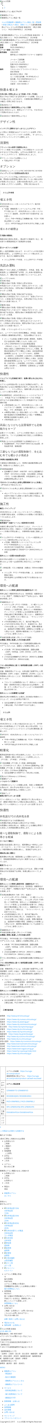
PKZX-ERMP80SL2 (14, 1101)
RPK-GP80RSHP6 (27, 1107)
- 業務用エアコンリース (13, 1384)
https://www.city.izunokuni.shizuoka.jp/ (25, 1041)
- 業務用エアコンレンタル (14, 1381)
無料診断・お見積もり (12, 1325)
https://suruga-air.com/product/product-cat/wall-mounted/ (24, 1077)
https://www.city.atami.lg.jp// (18, 1022)
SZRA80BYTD (12, 1090)
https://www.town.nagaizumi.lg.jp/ (20, 1048)
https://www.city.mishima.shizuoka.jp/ (22, 1024)
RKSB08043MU (25, 1096)
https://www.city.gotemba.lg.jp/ (21, 1034)
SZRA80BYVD (23, 1090)
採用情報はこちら (11, 1303)
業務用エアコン (10, 1371)
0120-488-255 (5, 1331)
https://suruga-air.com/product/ (19, 1072)
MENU (2, 1367)
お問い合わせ (9, 1412)
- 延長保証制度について (13, 1390)
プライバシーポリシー (12, 1418)
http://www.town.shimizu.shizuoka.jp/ (22, 1046)
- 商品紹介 (8, 1373)
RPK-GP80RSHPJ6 (13, 1107)
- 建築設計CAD (10, 1397)
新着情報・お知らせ (12, 1401)
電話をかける (9, 1322)
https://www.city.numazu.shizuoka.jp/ (21, 1019)
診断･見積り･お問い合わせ (14, 1319)
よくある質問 (9, 1405)
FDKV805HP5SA (13, 1112)
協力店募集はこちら (12, 1288)
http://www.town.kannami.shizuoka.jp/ (22, 1044)
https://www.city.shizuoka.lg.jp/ (19, 1053)
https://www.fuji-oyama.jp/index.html (21, 1051)
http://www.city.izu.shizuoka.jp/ (19, 1039)
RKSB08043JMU (13, 1096)
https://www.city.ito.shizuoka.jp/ (19, 1029)
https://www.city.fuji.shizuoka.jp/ (19, 1031)
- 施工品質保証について (13, 1394)
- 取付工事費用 (10, 1377)
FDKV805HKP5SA (26, 1112)
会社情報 (7, 1410)
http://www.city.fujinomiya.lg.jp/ (21, 1027)
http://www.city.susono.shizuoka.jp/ (21, 1036)
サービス (7, 1388)
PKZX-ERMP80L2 (28, 1101)
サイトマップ (9, 1416)
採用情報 (7, 1407)
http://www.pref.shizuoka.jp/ (18, 1016)
